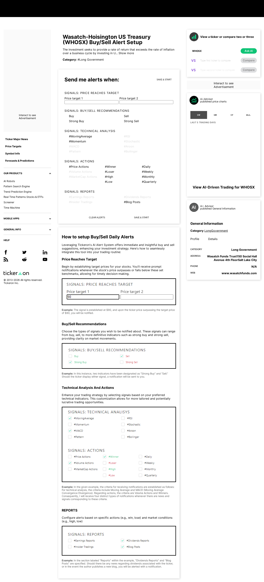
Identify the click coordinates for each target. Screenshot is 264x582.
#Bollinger (131, 151)
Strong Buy (76, 121)
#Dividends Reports (137, 197)
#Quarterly (149, 181)
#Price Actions (79, 166)
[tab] (198, 115)
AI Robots (9, 181)
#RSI (127, 136)
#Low (108, 181)
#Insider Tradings (80, 202)
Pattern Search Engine (17, 186)
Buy (71, 116)
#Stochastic (132, 141)
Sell (126, 116)
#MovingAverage (80, 136)
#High (109, 176)
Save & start (164, 79)
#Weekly (147, 171)
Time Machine (12, 207)
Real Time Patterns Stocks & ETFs (23, 196)
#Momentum (77, 141)
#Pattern (75, 151)
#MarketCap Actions (83, 176)
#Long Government (91, 59)
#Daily (146, 166)
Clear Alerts (97, 217)
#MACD (74, 146)
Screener (9, 202)
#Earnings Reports (81, 197)
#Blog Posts (132, 202)
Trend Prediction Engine (18, 191)
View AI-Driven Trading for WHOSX (224, 187)
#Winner (110, 166)
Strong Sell (131, 121)
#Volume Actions (80, 171)
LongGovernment (216, 230)
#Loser (109, 171)
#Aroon (129, 146)
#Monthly (148, 176)
